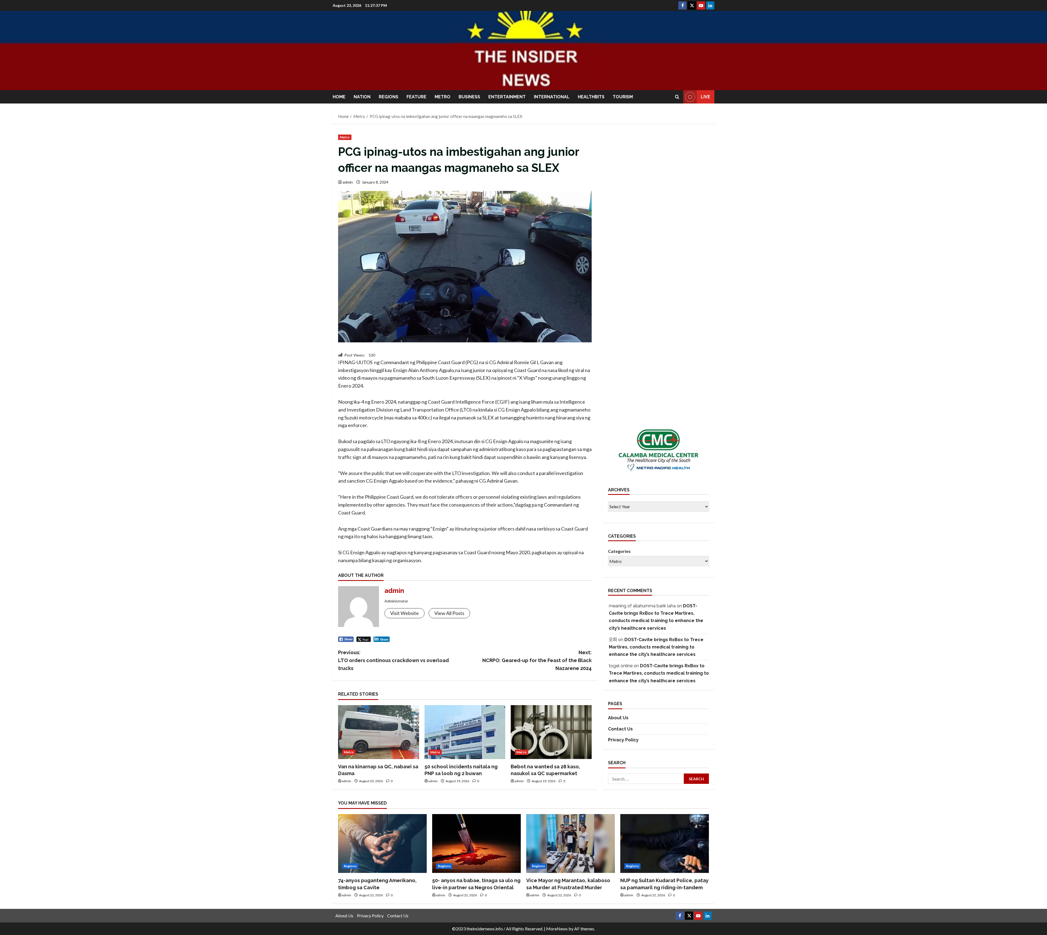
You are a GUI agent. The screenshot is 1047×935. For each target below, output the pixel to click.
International (552, 96)
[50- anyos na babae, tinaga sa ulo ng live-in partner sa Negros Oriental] (476, 843)
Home (339, 96)
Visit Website (404, 613)
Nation (362, 96)
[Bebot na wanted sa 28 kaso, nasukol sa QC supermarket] (551, 732)
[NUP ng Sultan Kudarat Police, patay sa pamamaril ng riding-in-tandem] (664, 843)
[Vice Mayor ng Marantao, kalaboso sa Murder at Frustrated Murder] (570, 843)
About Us (618, 717)
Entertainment (507, 96)
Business (469, 96)
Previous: (393, 660)
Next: (537, 660)
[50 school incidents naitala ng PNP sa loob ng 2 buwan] (465, 732)
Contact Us (620, 729)
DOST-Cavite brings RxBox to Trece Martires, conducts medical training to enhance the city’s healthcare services (656, 647)
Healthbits (591, 96)
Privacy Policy (623, 739)
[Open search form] (677, 97)
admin (348, 182)
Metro (442, 96)
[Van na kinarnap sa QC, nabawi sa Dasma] (378, 732)
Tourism (623, 96)
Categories (619, 551)
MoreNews (557, 928)
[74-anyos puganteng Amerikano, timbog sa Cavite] (382, 843)
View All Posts (449, 613)
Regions (388, 96)
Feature (416, 96)
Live (705, 96)
